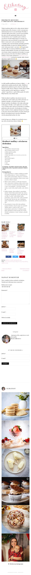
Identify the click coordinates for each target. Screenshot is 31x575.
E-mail (4, 312)
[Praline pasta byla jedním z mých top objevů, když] (15, 491)
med (23, 261)
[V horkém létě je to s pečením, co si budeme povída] (15, 406)
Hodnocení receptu (7, 285)
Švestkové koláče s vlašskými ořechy (13, 234)
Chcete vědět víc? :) (16, 338)
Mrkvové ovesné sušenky (12, 250)
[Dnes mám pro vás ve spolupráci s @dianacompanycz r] (15, 463)
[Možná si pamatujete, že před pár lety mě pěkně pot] (15, 519)
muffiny (26, 261)
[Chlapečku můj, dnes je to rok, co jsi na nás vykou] (15, 547)
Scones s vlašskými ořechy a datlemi (20, 234)
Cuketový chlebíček (4, 249)
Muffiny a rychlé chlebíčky (12, 260)
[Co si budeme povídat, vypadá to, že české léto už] (15, 434)
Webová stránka (6, 317)
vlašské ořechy (5, 263)
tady (26, 83)
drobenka (12, 261)
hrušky (16, 261)
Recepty (20, 260)
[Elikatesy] (15, 7)
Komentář (5, 290)
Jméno (4, 306)
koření (19, 261)
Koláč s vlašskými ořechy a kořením (20, 251)
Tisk (16, 138)
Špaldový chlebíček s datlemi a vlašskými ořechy (5, 235)
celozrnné (7, 261)
